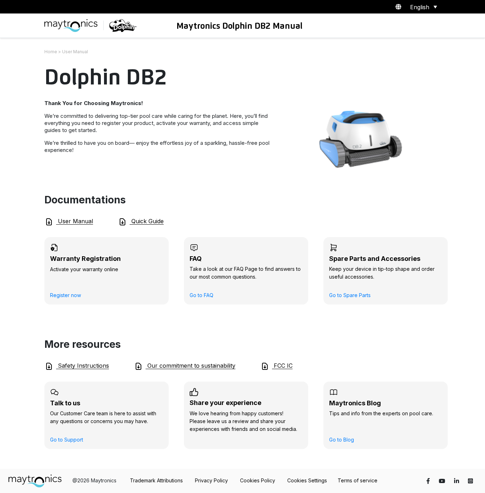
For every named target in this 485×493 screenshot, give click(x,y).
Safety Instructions (82, 365)
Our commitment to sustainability (190, 365)
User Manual (74, 221)
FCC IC (282, 365)
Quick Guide (147, 221)
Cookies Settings (307, 480)
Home (50, 51)
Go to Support (66, 440)
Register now (65, 295)
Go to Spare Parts (350, 295)
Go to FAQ (201, 295)
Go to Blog (341, 440)
